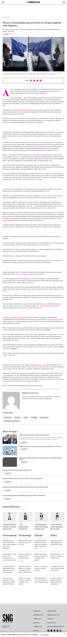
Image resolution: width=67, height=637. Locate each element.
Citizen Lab (7, 417)
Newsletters (51, 611)
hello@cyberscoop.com (55, 626)
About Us (6, 626)
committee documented (53, 319)
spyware (34, 417)
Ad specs (50, 619)
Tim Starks (24, 442)
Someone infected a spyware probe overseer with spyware (34, 435)
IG (57, 630)
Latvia (26, 417)
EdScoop (36, 622)
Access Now (44, 417)
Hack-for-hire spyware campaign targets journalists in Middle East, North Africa (40, 446)
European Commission (12, 421)
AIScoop (36, 630)
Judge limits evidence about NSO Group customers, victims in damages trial (22, 478)
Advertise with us (53, 615)
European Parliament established (17, 317)
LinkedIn (54, 630)
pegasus (17, 417)
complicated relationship (9, 220)
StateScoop (37, 619)
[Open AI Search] (5, 2)
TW (51, 630)
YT (60, 630)
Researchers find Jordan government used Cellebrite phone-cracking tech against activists (40, 458)
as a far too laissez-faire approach (27, 274)
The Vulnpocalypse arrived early (23, 527)
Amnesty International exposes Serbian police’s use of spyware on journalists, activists (25, 487)
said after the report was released (38, 365)
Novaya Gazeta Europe (40, 146)
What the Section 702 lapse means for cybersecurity (9, 527)
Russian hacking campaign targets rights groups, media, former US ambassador (24, 495)
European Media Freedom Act (48, 306)
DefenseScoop (38, 615)
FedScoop (36, 611)
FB (48, 630)
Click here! (45, 634)
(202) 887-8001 (51, 622)
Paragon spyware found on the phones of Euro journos (17, 470)
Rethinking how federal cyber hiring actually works (41, 527)
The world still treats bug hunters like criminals (56, 527)
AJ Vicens (6, 34)
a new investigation (44, 91)
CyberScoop (37, 626)
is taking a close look (31, 289)
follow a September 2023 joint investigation (20, 110)
